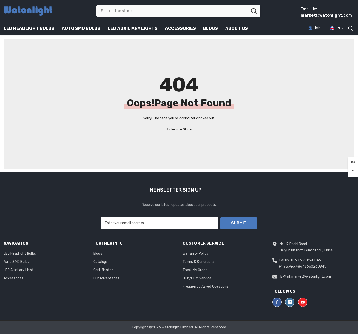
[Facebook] (277, 302)
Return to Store (179, 129)
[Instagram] (289, 302)
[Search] (178, 11)
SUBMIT (238, 223)
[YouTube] (302, 302)
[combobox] (172, 11)
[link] (314, 28)
